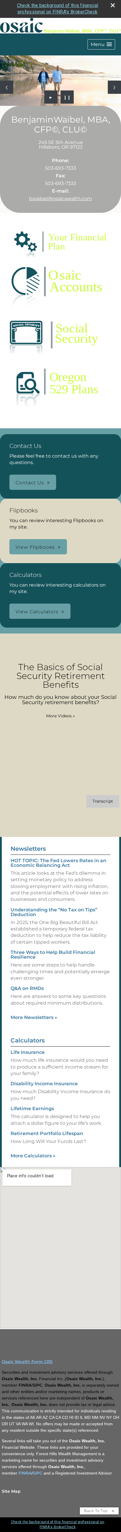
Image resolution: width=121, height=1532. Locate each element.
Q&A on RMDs (27, 988)
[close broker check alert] (112, 5)
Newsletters (28, 848)
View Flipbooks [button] (35, 547)
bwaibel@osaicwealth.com (60, 198)
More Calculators (33, 1156)
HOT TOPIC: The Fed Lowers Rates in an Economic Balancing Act (58, 863)
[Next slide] (114, 87)
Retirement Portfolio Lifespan (47, 1133)
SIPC (37, 1473)
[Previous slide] (6, 87)
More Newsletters (34, 1017)
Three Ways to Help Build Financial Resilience (53, 955)
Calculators (28, 1040)
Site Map (11, 1491)
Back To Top (96, 1511)
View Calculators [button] (37, 611)
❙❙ (67, 97)
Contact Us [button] (30, 482)
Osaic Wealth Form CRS (27, 1361)
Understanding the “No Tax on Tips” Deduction (54, 912)
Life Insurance (28, 1052)
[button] (101, 44)
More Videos (60, 716)
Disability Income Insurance (44, 1083)
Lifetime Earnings (32, 1108)
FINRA (25, 1473)
